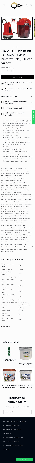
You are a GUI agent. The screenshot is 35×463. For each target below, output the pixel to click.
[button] (4, 5)
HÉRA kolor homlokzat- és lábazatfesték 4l (9, 386)
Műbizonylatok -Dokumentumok (13, 437)
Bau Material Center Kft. (20, 461)
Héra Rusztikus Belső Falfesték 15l (25, 364)
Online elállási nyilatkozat (13, 445)
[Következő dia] (21, 47)
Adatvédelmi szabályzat (11, 425)
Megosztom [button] (6, 326)
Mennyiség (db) (6, 67)
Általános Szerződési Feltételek (14, 421)
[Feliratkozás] (30, 412)
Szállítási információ (11, 441)
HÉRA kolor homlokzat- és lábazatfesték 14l (25, 386)
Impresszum (7, 433)
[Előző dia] (14, 47)
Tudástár (6, 449)
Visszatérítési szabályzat (12, 429)
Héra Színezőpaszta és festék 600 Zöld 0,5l (9, 360)
